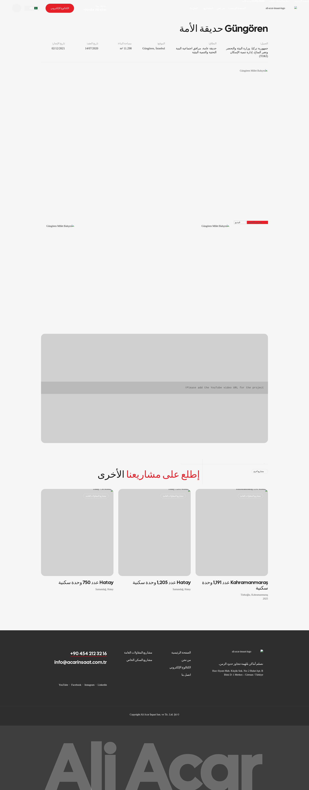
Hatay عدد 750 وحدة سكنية (85, 582)
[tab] (257, 222)
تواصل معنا (101, 6)
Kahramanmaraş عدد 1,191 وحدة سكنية (235, 585)
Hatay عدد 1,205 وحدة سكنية (162, 582)
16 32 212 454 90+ (88, 653)
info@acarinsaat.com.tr (80, 662)
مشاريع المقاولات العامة (250, 496)
